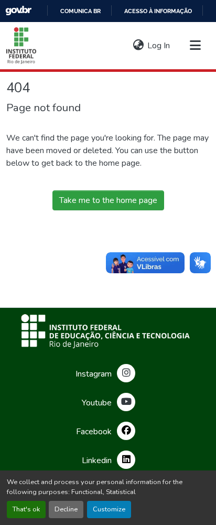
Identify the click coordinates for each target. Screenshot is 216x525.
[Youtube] (126, 402)
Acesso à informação (158, 11)
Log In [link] (158, 45)
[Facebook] (126, 431)
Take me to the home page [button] (108, 200)
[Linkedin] (126, 460)
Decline (66, 509)
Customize (109, 509)
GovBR (18, 11)
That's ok (26, 509)
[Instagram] (126, 373)
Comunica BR (80, 11)
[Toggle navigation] (195, 46)
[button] (21, 45)
